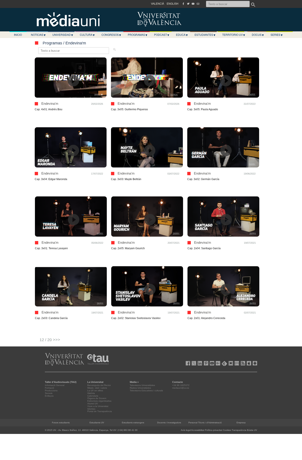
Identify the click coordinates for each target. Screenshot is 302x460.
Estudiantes (205, 34)
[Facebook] (183, 3)
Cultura (87, 34)
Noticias (38, 34)
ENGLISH (172, 3)
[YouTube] (193, 3)
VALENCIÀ (157, 3)
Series (277, 34)
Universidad (62, 34)
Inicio (18, 34)
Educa (182, 34)
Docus (258, 34)
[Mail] (197, 3)
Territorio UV (233, 34)
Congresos (111, 34)
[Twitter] (188, 3)
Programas (137, 34)
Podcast (161, 34)
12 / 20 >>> (50, 340)
